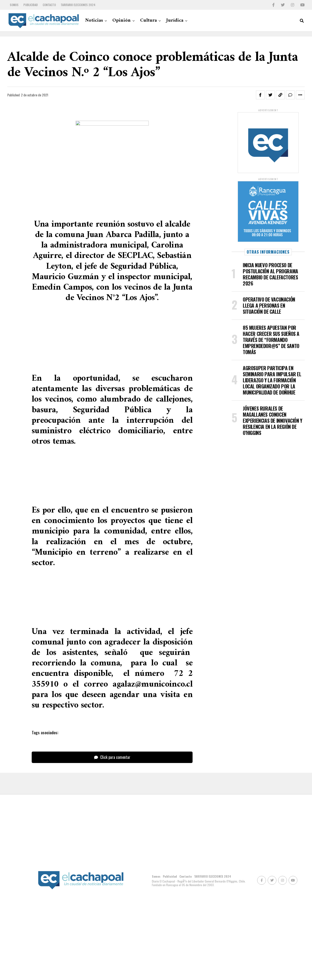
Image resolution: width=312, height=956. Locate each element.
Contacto (49, 5)
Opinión (121, 20)
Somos (14, 5)
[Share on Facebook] (260, 95)
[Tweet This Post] (270, 95)
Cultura (148, 20)
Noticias (94, 20)
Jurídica (174, 20)
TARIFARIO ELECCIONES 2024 (78, 5)
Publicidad (30, 5)
